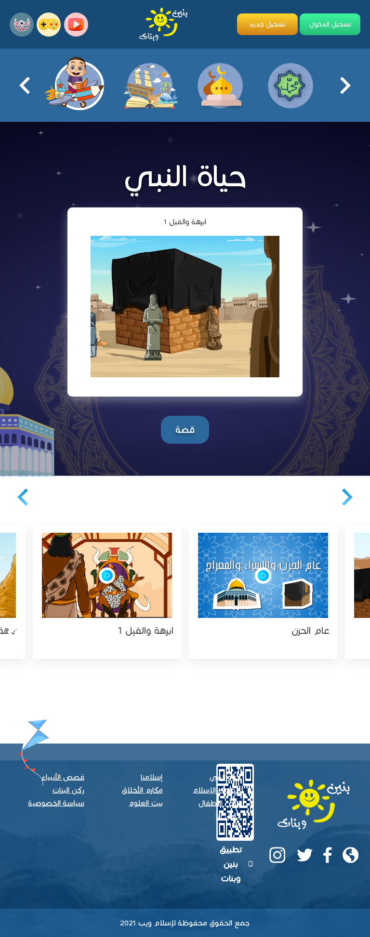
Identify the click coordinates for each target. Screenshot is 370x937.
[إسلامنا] (220, 84)
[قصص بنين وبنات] (79, 80)
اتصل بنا (228, 816)
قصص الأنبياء (62, 777)
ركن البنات (68, 790)
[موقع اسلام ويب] (22, 25)
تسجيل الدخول (330, 24)
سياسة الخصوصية (56, 803)
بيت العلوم (145, 803)
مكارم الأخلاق (142, 790)
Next (30, 85)
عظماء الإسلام (216, 790)
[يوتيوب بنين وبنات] (76, 25)
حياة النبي (225, 777)
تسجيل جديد (267, 24)
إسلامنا (152, 777)
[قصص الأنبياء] (149, 84)
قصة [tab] (185, 429)
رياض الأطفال (219, 803)
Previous (340, 85)
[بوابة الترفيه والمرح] (49, 25)
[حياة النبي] (290, 84)
